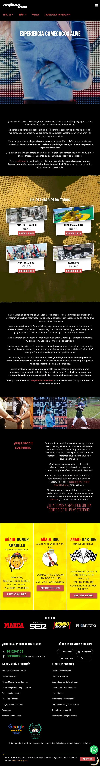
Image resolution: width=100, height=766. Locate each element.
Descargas (6, 710)
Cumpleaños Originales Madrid (65, 704)
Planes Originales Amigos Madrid (16, 687)
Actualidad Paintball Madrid (14, 670)
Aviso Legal (61, 743)
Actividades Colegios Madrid (64, 716)
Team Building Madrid (61, 710)
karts (65, 485)
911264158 (15, 651)
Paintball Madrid (27, 225)
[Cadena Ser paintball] (38, 625)
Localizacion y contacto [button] (56, 14)
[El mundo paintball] (86, 625)
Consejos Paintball (10, 699)
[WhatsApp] (94, 751)
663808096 (16, 656)
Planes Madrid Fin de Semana (15, 682)
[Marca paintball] (14, 625)
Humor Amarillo (73, 225)
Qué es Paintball (9, 676)
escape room (75, 481)
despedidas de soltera (42, 380)
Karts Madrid (57, 693)
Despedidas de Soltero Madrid (65, 682)
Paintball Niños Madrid (61, 670)
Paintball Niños (26, 262)
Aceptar (87, 759)
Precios (35, 14)
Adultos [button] (7, 14)
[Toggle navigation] (96, 5)
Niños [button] (21, 14)
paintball (54, 499)
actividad (21, 161)
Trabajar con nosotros (11, 716)
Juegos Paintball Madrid (12, 704)
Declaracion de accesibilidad (79, 743)
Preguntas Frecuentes (11, 693)
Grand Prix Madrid (60, 676)
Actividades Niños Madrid (63, 699)
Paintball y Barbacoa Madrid (64, 687)
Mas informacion (20, 760)
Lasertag (73, 262)
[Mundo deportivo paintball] (62, 625)
